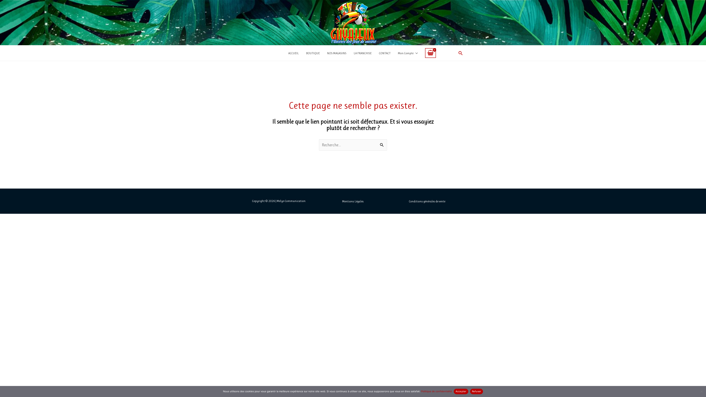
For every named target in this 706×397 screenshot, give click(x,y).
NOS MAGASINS (336, 53)
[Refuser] (701, 391)
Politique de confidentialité (436, 391)
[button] (460, 53)
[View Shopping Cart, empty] (430, 53)
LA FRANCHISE (363, 53)
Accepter (461, 391)
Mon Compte (405, 53)
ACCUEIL (293, 53)
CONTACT (385, 53)
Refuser (476, 391)
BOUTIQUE (313, 53)
